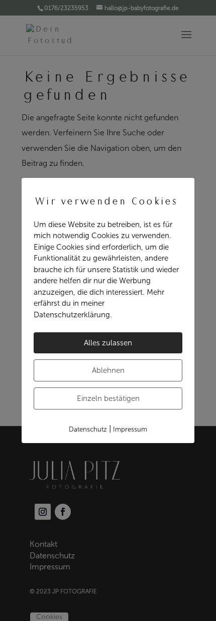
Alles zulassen (108, 342)
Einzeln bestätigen (108, 398)
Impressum (130, 429)
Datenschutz (88, 429)
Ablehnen (108, 370)
